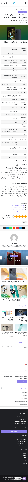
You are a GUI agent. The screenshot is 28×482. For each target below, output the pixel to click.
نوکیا (24, 222)
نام (26, 364)
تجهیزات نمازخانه (24, 398)
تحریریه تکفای (23, 20)
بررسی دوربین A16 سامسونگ (20, 423)
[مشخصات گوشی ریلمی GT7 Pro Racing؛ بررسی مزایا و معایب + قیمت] (21, 312)
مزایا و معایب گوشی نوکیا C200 (17, 209)
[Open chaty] (24, 478)
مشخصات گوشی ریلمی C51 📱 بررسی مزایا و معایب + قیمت (21, 333)
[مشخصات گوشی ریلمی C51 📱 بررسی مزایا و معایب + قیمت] (21, 327)
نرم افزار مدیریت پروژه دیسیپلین (21, 401)
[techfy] (14, 3)
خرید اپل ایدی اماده (23, 404)
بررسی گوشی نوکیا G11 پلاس (18, 207)
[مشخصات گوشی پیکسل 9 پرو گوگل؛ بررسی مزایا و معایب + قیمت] (7, 327)
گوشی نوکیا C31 (21, 212)
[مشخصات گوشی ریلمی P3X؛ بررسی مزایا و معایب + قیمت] (7, 312)
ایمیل (25, 370)
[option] (14, 257)
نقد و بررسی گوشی (19, 9)
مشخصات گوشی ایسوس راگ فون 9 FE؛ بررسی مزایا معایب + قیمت (14, 259)
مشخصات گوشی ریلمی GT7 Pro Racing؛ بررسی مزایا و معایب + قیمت (21, 319)
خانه (25, 9)
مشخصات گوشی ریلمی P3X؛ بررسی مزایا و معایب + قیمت (7, 318)
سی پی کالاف (24, 392)
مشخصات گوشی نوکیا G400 (18, 205)
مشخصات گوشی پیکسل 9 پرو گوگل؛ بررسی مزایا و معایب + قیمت (7, 334)
